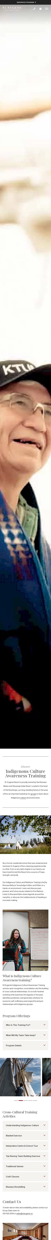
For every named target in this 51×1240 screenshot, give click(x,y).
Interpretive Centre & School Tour (22, 1146)
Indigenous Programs (25, 2)
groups (33, 794)
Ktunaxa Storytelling (15, 1187)
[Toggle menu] (46, 8)
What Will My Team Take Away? (21, 1035)
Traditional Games (14, 1166)
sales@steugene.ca (24, 1214)
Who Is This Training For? (18, 1025)
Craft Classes (12, 1176)
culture (23, 798)
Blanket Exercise (14, 1135)
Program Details (14, 1045)
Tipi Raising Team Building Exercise (23, 1156)
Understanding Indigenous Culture (22, 1125)
